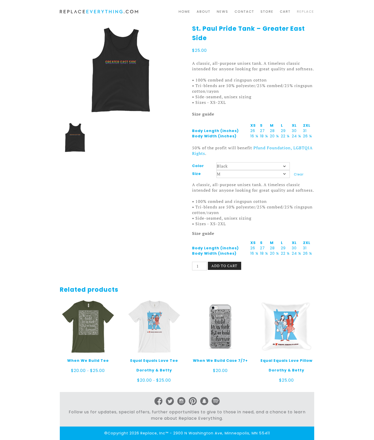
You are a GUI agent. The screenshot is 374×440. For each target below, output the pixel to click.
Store (267, 11)
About (203, 11)
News (222, 11)
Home (184, 11)
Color (198, 165)
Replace (305, 11)
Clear (299, 174)
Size (196, 173)
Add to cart (224, 265)
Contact (244, 11)
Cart (285, 11)
